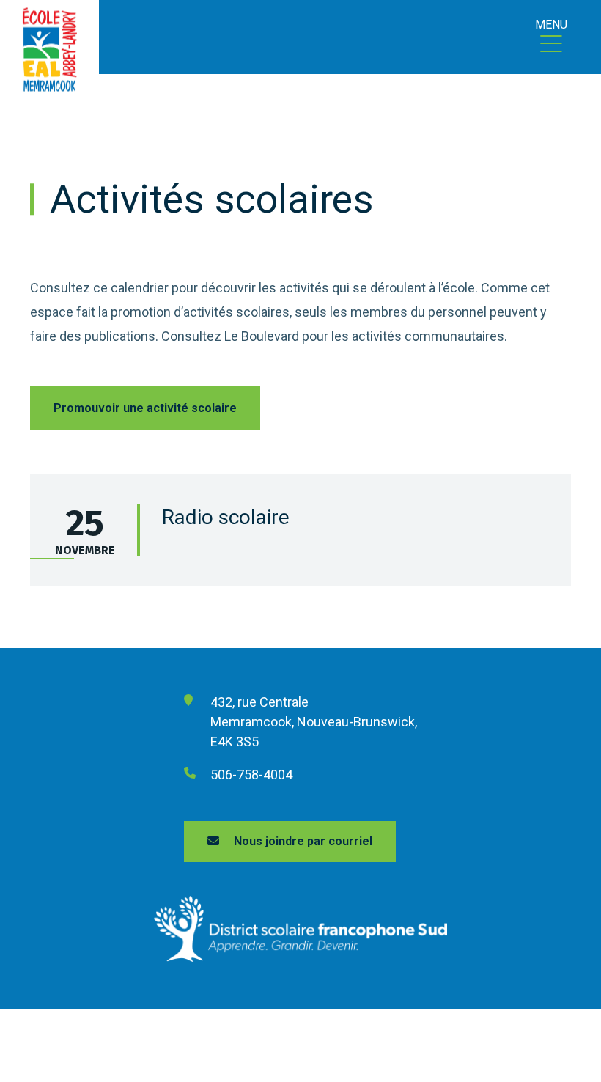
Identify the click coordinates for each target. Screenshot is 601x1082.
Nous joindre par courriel (303, 841)
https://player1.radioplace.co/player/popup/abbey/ (52, 557)
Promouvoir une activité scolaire (145, 408)
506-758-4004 (251, 774)
